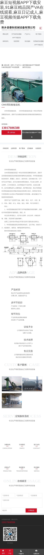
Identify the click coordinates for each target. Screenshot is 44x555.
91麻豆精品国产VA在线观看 (10, 67)
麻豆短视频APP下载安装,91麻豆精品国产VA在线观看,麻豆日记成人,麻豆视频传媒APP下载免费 (22, 12)
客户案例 (22, 148)
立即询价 (12, 132)
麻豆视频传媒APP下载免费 (31, 65)
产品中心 (18, 65)
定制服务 (30, 148)
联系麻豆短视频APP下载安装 (32, 135)
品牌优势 (14, 148)
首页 (12, 65)
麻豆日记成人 (27, 67)
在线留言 (38, 148)
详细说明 (5, 148)
